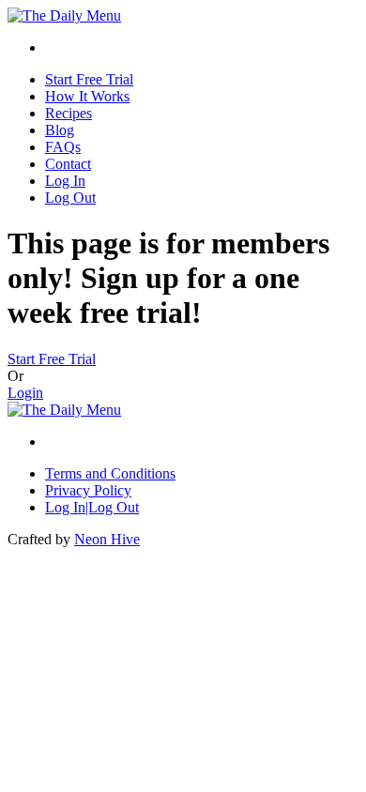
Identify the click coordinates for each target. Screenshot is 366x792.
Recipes (68, 113)
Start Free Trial (89, 79)
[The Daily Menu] (64, 15)
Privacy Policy (88, 490)
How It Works (87, 96)
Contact (68, 164)
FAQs (63, 147)
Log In (65, 181)
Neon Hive (107, 539)
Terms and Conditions (110, 473)
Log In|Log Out (92, 507)
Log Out (70, 198)
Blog (59, 130)
